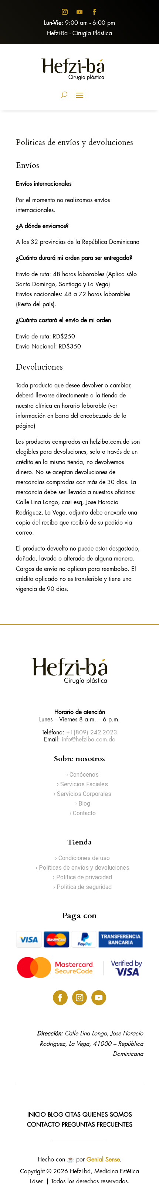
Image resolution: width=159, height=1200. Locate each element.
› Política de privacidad (82, 877)
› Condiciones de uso (82, 858)
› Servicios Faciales (82, 784)
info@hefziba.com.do (88, 740)
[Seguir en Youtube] (79, 12)
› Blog (82, 803)
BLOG (55, 1115)
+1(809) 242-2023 (91, 733)
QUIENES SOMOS (107, 1115)
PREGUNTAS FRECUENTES (97, 1125)
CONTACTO (44, 1125)
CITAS (73, 1115)
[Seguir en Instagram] (65, 12)
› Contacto (83, 813)
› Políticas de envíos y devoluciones (82, 867)
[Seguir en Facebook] (94, 12)
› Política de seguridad (82, 886)
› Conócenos (82, 774)
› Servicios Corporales (82, 793)
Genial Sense (103, 1160)
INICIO (36, 1115)
